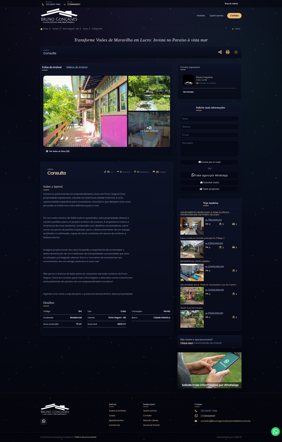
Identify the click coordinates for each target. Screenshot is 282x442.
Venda (55, 29)
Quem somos (216, 16)
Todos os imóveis (117, 411)
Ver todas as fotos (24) (59, 151)
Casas (112, 416)
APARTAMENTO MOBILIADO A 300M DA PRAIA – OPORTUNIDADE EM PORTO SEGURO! (205, 213)
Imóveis (201, 16)
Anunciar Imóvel (151, 425)
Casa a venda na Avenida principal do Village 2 (202, 238)
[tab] (52, 68)
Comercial (114, 425)
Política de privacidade (85, 437)
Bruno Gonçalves (204, 77)
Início (45, 29)
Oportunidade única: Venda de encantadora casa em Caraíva (208, 284)
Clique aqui (186, 343)
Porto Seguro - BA (71, 29)
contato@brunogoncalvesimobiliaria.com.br (226, 421)
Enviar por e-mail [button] (210, 162)
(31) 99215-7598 (209, 411)
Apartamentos (116, 421)
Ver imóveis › (188, 92)
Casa (85, 29)
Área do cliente (231, 4)
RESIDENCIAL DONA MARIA (195, 261)
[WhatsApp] (43, 421)
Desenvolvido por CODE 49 (229, 437)
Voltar (237, 29)
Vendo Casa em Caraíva (191, 308)
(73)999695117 (208, 416)
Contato (234, 16)
